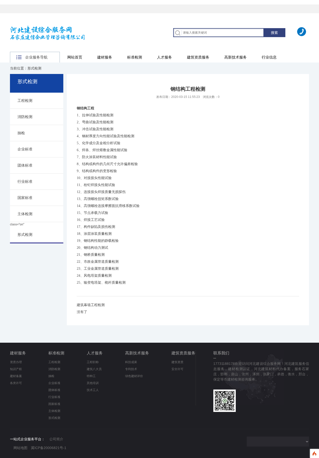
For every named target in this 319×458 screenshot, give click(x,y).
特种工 (91, 376)
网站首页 (74, 57)
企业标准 (24, 149)
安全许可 (177, 369)
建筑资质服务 (198, 57)
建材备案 (16, 376)
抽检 (21, 133)
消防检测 (24, 117)
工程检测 (24, 100)
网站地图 (20, 448)
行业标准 (24, 181)
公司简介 (56, 439)
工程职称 (93, 362)
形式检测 (24, 234)
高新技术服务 (235, 57)
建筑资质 (177, 362)
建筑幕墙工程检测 (91, 305)
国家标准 (24, 198)
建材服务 (104, 57)
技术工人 (93, 390)
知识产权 (16, 369)
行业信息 (269, 57)
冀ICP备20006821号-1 (48, 448)
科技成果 (131, 362)
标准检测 (134, 57)
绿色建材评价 (134, 376)
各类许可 (16, 383)
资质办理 (16, 362)
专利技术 (131, 369)
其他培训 (93, 383)
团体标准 (24, 165)
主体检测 (24, 214)
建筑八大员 (94, 369)
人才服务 (164, 57)
